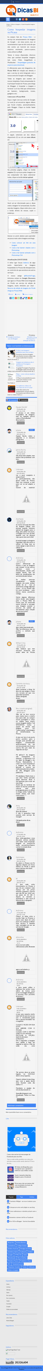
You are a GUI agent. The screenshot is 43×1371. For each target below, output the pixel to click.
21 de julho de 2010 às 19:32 (21, 835)
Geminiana (20, 857)
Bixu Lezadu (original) (24, 708)
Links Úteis (9, 1317)
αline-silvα (20, 937)
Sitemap (8, 1289)
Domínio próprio (13, 1252)
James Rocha (21, 450)
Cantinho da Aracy (23, 683)
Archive (32, 1197)
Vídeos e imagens (15, 24)
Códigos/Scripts (22, 1245)
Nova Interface (22, 1258)
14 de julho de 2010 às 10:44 (21, 561)
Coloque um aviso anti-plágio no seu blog (22, 1207)
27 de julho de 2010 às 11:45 (21, 913)
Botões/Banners (21, 1242)
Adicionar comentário (15, 1105)
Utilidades (32, 1267)
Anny (18, 806)
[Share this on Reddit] (29, 298)
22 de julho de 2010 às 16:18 (21, 860)
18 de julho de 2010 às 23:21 (21, 711)
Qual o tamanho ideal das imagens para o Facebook (23, 1176)
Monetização (12, 1258)
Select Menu (8, 19)
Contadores (11, 1245)
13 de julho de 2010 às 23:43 (21, 453)
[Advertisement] (21, 317)
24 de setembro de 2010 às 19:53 (22, 984)
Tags (21, 1197)
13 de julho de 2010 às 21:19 (21, 433)
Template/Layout (17, 1264)
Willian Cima (20, 643)
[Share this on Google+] (16, 298)
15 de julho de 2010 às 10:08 (21, 687)
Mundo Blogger (10, 1320)
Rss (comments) (10, 1298)
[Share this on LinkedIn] (26, 298)
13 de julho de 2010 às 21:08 (21, 410)
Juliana (18, 294)
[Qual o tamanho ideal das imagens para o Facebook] (10, 1177)
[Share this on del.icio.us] (24, 298)
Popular (11, 1197)
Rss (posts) (9, 1295)
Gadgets (30, 1252)
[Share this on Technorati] (31, 298)
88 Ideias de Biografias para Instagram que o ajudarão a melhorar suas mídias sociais (24, 1168)
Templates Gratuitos (14, 1267)
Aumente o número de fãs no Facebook (21, 1217)
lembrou (26, 263)
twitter (20, 19)
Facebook (23, 1252)
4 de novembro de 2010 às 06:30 (21, 1010)
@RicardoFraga (29, 276)
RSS (26, 19)
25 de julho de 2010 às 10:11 (21, 882)
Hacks (25, 1255)
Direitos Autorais (13, 1248)
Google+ (23, 19)
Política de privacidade (12, 1309)
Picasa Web (27, 37)
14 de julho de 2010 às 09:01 (21, 472)
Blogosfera (11, 1242)
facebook (16, 19)
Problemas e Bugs (25, 1261)
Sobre (7, 1292)
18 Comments (12, 400)
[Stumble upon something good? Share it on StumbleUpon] (18, 298)
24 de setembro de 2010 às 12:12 (22, 941)
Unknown (19, 469)
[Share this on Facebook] (11, 298)
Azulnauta (19, 519)
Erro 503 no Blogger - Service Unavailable (22, 1221)
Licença (8, 1287)
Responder (20, 423)
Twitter (24, 1267)
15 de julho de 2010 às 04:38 (21, 646)
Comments (24, 400)
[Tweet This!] (13, 298)
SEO (9, 1264)
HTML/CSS (18, 1255)
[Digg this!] (21, 298)
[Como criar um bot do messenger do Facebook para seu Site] (21, 1139)
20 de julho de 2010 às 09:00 (21, 809)
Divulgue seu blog (25, 1248)
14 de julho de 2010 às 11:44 (21, 624)
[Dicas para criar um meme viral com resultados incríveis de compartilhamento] (10, 1186)
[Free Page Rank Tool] (13, 1350)
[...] (18, 359)
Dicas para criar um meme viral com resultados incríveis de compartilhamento (24, 1185)
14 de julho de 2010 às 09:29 (21, 522)
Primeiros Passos (13, 1261)
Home (8, 24)
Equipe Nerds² (21, 407)
